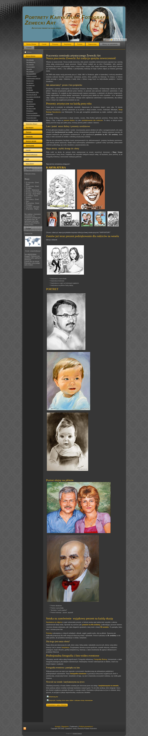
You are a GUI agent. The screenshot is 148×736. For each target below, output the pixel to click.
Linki (27, 159)
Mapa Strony (30, 164)
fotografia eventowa (78, 673)
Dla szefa (29, 69)
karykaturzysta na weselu (109, 685)
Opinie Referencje (31, 154)
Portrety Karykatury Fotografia (67, 17)
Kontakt (29, 47)
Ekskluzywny (30, 80)
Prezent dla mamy (31, 117)
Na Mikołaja (29, 90)
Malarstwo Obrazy (31, 124)
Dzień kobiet (29, 99)
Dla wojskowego (30, 104)
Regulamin (65, 726)
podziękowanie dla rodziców (92, 120)
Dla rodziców (30, 64)
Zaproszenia (92, 44)
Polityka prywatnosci (86, 726)
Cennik (44, 44)
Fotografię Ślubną (100, 659)
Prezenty (55, 44)
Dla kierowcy (30, 83)
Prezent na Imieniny (31, 113)
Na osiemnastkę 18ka (32, 92)
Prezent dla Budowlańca (33, 115)
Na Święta (29, 87)
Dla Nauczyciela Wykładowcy (30, 110)
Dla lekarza (29, 101)
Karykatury (67, 44)
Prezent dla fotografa (32, 120)
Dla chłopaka (30, 60)
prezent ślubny (69, 120)
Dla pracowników (31, 74)
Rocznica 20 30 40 (31, 94)
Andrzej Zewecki (77, 733)
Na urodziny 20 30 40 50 (33, 97)
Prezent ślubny (30, 67)
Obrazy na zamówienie (109, 44)
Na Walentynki (30, 85)
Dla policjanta (30, 106)
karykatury (65, 647)
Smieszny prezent (31, 76)
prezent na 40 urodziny (91, 625)
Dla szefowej (30, 71)
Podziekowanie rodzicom (33, 78)
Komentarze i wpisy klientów (56, 705)
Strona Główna (31, 44)
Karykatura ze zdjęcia (54, 622)
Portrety (79, 44)
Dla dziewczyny (30, 62)
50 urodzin (104, 627)
